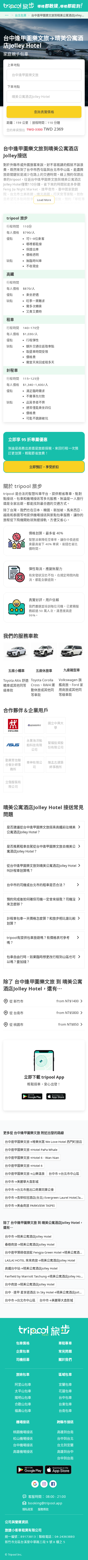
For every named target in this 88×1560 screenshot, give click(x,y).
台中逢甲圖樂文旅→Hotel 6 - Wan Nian (32, 1158)
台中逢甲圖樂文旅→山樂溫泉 (25, 1173)
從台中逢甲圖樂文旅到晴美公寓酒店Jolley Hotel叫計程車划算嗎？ (41, 868)
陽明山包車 (23, 1397)
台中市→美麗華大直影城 (21, 1181)
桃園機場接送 (23, 1432)
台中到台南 (65, 1458)
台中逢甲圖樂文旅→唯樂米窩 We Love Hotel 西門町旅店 (43, 1142)
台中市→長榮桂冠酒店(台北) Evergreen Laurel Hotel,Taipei (45, 1197)
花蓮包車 (65, 1391)
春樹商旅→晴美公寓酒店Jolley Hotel (29, 1244)
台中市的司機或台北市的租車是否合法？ (36, 885)
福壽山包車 (23, 1410)
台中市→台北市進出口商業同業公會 (29, 1189)
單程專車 (65, 1343)
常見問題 (65, 1351)
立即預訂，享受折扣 (44, 467)
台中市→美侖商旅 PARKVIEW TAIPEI (30, 1205)
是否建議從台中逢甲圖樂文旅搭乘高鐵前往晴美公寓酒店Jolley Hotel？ (41, 829)
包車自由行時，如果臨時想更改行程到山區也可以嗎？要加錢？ (41, 959)
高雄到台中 (65, 1451)
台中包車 (65, 1397)
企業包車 (22, 1351)
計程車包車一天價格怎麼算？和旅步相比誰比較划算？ (41, 921)
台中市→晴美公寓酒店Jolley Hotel (28, 1236)
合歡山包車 (23, 1404)
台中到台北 (65, 1438)
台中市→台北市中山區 (64, 1173)
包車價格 (22, 1343)
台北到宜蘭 (65, 1445)
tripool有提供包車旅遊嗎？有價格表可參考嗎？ (38, 940)
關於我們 (65, 1359)
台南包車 (65, 1410)
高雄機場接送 (23, 1451)
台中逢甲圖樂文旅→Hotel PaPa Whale (31, 1150)
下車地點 (13, 86)
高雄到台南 (65, 1432)
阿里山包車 (23, 1384)
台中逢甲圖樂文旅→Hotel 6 (24, 1166)
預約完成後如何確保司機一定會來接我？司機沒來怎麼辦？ (41, 901)
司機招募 (22, 1359)
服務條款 (43, 1509)
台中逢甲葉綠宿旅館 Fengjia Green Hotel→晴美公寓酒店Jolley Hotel (45, 1252)
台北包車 (20, 15)
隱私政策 (27, 1509)
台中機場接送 (23, 1445)
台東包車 (65, 1404)
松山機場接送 (23, 1438)
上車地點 (13, 65)
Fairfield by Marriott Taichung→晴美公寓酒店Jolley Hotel (44, 1276)
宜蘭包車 (65, 1384)
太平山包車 (23, 1391)
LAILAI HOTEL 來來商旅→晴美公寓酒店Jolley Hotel (40, 1260)
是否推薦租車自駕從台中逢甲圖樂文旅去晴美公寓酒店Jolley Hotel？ (41, 849)
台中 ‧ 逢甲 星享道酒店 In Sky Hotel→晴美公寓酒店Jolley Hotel (45, 1292)
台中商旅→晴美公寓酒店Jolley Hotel (29, 1284)
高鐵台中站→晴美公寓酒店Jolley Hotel (31, 1268)
